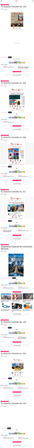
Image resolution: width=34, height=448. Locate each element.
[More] (24, 62)
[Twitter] (11, 62)
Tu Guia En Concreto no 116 (4, 327)
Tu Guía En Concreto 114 (4, 428)
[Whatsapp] (18, 62)
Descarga (10, 57)
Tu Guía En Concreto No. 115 (4, 378)
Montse (5, 9)
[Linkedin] (14, 62)
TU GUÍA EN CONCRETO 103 (4, 57)
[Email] (19, 62)
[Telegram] (21, 62)
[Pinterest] (16, 62)
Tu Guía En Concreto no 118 (4, 166)
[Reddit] (13, 62)
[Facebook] (9, 62)
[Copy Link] (22, 62)
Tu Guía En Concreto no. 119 (4, 112)
